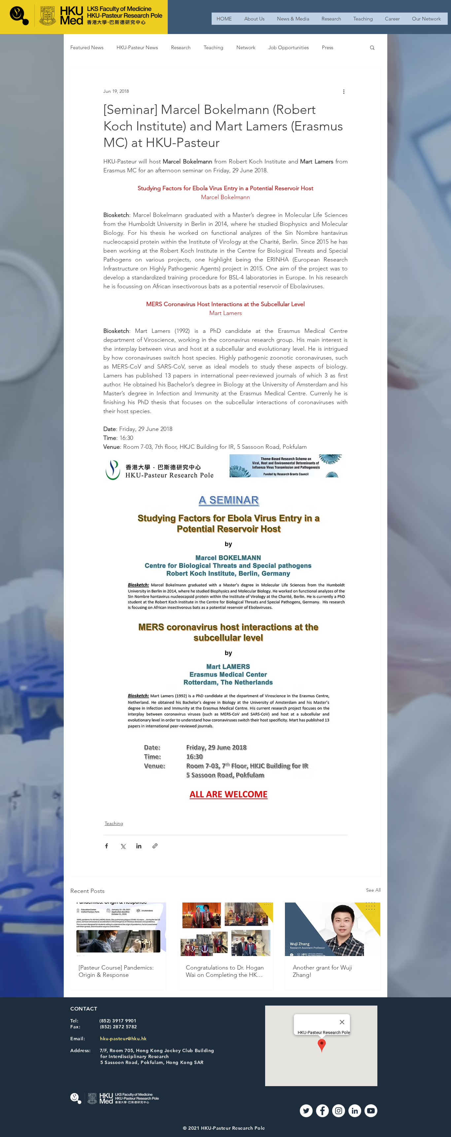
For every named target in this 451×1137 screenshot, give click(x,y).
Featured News (86, 47)
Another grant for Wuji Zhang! (322, 971)
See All (373, 890)
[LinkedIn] (354, 1110)
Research (181, 47)
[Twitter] (306, 1110)
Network (245, 47)
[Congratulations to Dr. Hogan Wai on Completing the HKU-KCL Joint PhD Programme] (225, 929)
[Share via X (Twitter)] (123, 846)
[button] (372, 47)
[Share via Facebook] (106, 846)
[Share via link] (155, 846)
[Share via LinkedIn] (139, 846)
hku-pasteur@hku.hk (123, 1039)
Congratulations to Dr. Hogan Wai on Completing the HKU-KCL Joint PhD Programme (225, 971)
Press (327, 47)
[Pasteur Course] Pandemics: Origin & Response (116, 971)
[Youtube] (370, 1110)
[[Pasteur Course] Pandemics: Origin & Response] (118, 929)
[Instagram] (338, 1110)
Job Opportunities (288, 47)
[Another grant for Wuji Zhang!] (332, 929)
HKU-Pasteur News (137, 47)
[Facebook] (322, 1110)
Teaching (213, 47)
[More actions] (344, 91)
